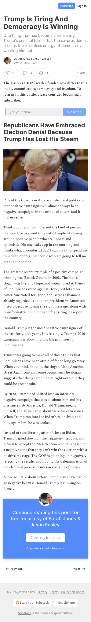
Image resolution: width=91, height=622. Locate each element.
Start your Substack (34, 602)
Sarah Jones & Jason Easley (32, 58)
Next (76, 569)
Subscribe (66, 6)
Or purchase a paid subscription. (45, 548)
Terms (54, 592)
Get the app (66, 602)
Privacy (42, 592)
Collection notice (73, 592)
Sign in (82, 6)
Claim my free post (45, 537)
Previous (16, 569)
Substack (24, 613)
